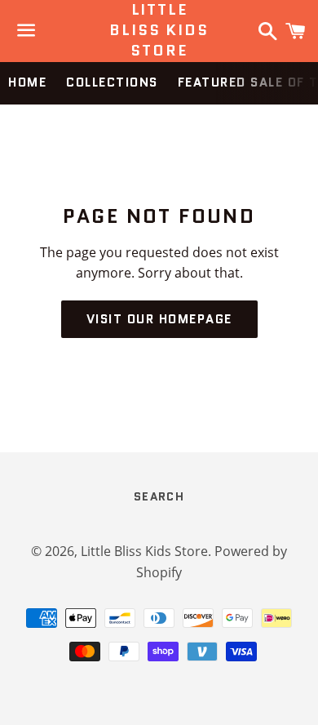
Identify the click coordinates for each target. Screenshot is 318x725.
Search (159, 496)
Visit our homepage (159, 319)
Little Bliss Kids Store (158, 30)
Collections (112, 82)
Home (27, 82)
